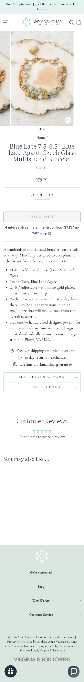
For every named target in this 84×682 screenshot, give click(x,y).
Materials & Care (42, 377)
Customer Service (41, 615)
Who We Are (41, 600)
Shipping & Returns (42, 387)
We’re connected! (41, 572)
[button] (74, 671)
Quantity (42, 195)
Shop (41, 587)
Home (41, 137)
